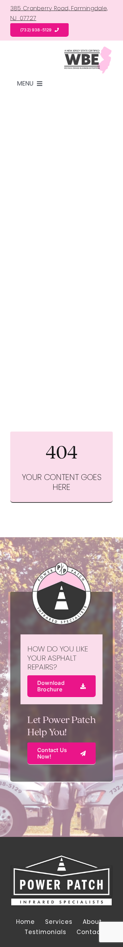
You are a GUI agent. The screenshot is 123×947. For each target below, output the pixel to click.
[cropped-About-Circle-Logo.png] (61, 857)
